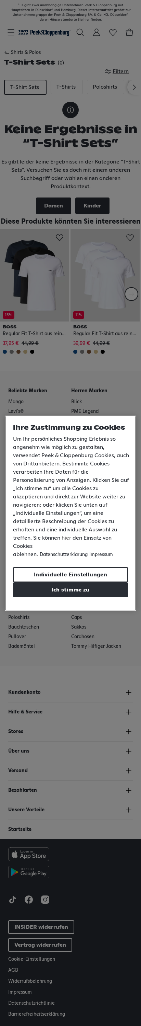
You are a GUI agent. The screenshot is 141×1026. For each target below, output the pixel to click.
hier (66, 538)
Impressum (101, 554)
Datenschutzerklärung (64, 554)
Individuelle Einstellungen (70, 574)
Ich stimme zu (70, 590)
